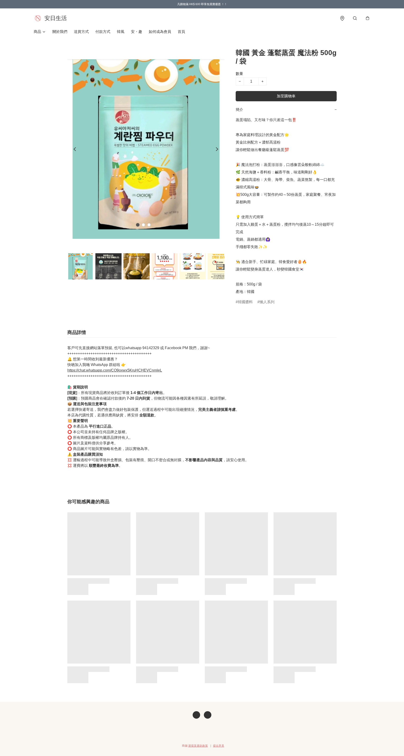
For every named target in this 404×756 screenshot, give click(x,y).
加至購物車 (286, 96)
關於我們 (59, 32)
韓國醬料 (245, 302)
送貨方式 (81, 32)
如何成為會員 (160, 32)
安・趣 (136, 32)
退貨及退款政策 (198, 745)
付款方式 (102, 32)
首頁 (181, 32)
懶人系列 (267, 302)
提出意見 (218, 745)
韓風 (120, 32)
